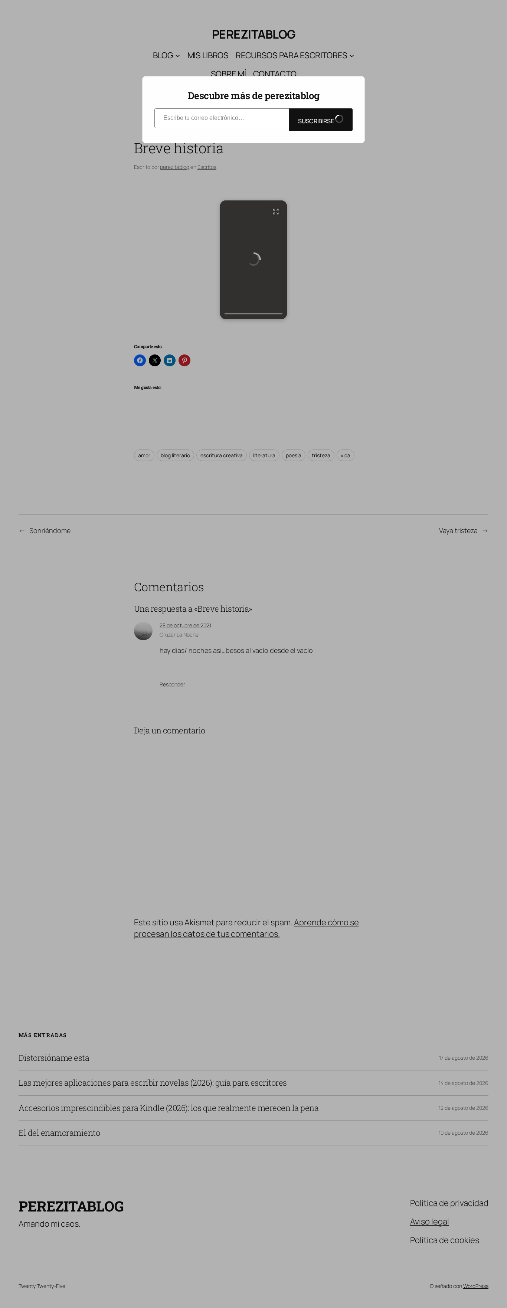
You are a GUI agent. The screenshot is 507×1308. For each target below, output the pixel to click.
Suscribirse (316, 121)
